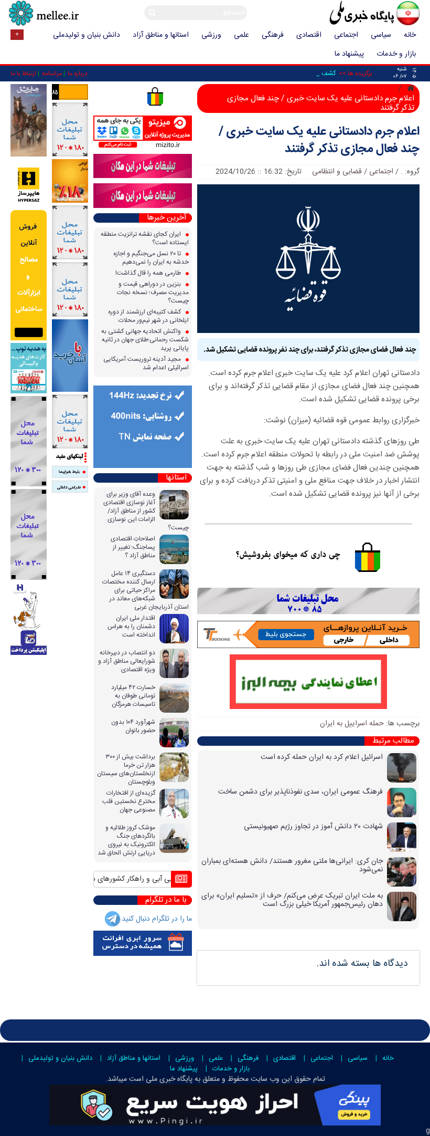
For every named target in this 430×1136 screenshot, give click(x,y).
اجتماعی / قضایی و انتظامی (352, 171)
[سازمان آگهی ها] (70, 92)
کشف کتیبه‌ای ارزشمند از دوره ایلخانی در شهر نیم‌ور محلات (148, 316)
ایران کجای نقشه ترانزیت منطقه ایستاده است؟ (145, 238)
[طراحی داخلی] (70, 487)
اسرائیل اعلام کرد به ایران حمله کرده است (322, 757)
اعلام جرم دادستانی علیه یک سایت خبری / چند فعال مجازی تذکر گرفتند (319, 140)
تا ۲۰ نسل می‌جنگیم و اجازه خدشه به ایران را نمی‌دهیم (151, 257)
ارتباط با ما (23, 73)
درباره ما (78, 73)
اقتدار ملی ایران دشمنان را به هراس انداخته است (131, 626)
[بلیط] (70, 472)
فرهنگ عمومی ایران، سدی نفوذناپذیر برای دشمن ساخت (300, 792)
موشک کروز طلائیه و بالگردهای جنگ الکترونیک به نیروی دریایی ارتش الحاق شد (126, 840)
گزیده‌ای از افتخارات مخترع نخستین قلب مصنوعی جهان (128, 801)
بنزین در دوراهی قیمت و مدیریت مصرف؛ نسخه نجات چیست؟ (153, 292)
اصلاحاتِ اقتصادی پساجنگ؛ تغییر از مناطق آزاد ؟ (133, 547)
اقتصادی (308, 35)
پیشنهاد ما (349, 54)
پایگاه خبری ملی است (159, 1079)
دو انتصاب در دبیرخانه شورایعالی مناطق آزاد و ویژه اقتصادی (126, 661)
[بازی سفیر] (28, 120)
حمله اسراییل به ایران (352, 723)
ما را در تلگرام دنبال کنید (157, 919)
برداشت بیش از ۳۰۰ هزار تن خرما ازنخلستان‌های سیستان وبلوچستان (126, 769)
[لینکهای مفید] (70, 457)
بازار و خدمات (396, 54)
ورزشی (211, 35)
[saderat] (28, 618)
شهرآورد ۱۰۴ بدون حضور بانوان (133, 726)
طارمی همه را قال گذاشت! (148, 273)
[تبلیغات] (70, 181)
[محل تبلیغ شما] (70, 129)
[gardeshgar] (28, 368)
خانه (410, 35)
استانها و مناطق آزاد (161, 35)
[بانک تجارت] (70, 355)
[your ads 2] (28, 534)
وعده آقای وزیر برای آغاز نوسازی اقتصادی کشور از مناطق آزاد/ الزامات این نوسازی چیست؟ (146, 511)
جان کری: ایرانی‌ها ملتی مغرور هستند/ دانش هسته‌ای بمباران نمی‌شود (292, 865)
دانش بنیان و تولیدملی (86, 35)
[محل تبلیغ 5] (70, 421)
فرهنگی (273, 35)
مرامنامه (52, 73)
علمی (241, 35)
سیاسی (381, 35)
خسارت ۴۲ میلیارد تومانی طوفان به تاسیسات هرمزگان (133, 696)
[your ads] (28, 441)
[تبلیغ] (28, 250)
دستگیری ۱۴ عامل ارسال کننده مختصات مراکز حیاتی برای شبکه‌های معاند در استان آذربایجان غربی (145, 590)
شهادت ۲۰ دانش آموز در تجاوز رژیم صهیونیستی (313, 826)
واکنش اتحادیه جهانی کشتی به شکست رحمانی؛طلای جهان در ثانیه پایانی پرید (145, 339)
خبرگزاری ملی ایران (351, 14)
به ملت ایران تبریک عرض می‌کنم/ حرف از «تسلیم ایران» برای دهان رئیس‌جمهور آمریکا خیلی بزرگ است (292, 900)
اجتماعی (346, 35)
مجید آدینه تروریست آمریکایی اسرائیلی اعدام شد (146, 363)
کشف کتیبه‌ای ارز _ (310, 73)
